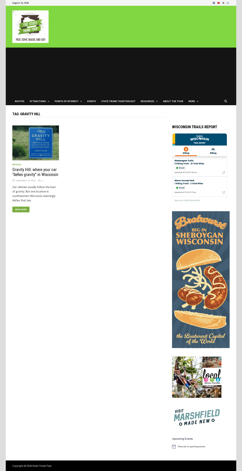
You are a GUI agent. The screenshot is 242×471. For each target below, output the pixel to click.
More (191, 101)
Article (16, 164)
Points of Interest (67, 101)
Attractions (38, 101)
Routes (19, 101)
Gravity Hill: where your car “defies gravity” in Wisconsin (35, 172)
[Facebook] (214, 3)
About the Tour (173, 101)
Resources (147, 101)
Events (91, 101)
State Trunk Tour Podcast (118, 101)
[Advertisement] (121, 72)
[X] (223, 3)
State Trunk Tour (41, 465)
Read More (21, 209)
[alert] (201, 447)
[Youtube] (218, 3)
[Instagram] (228, 3)
